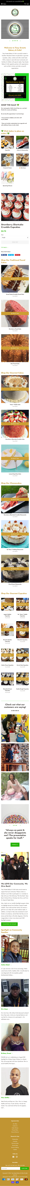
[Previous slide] (9, 40)
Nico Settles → (6, 1097)
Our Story (15, 1124)
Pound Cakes (15, 1145)
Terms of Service (15, 1132)
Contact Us (15, 1126)
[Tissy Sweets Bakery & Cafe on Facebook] (13, 1157)
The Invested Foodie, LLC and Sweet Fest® (18, 1176)
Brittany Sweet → (7, 1053)
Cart (27, 4)
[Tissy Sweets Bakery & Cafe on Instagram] (17, 1157)
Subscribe (24, 1168)
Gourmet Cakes (15, 1143)
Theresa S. (15, 845)
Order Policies (15, 1128)
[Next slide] (20, 40)
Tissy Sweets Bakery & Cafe (17, 1173)
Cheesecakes (15, 1139)
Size (2, 235)
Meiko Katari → (6, 965)
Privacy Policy (15, 1130)
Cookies (15, 1149)
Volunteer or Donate (9, 924)
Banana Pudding (15, 1147)
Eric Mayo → (5, 1009)
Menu (4, 4)
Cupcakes (15, 1141)
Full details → (4, 247)
